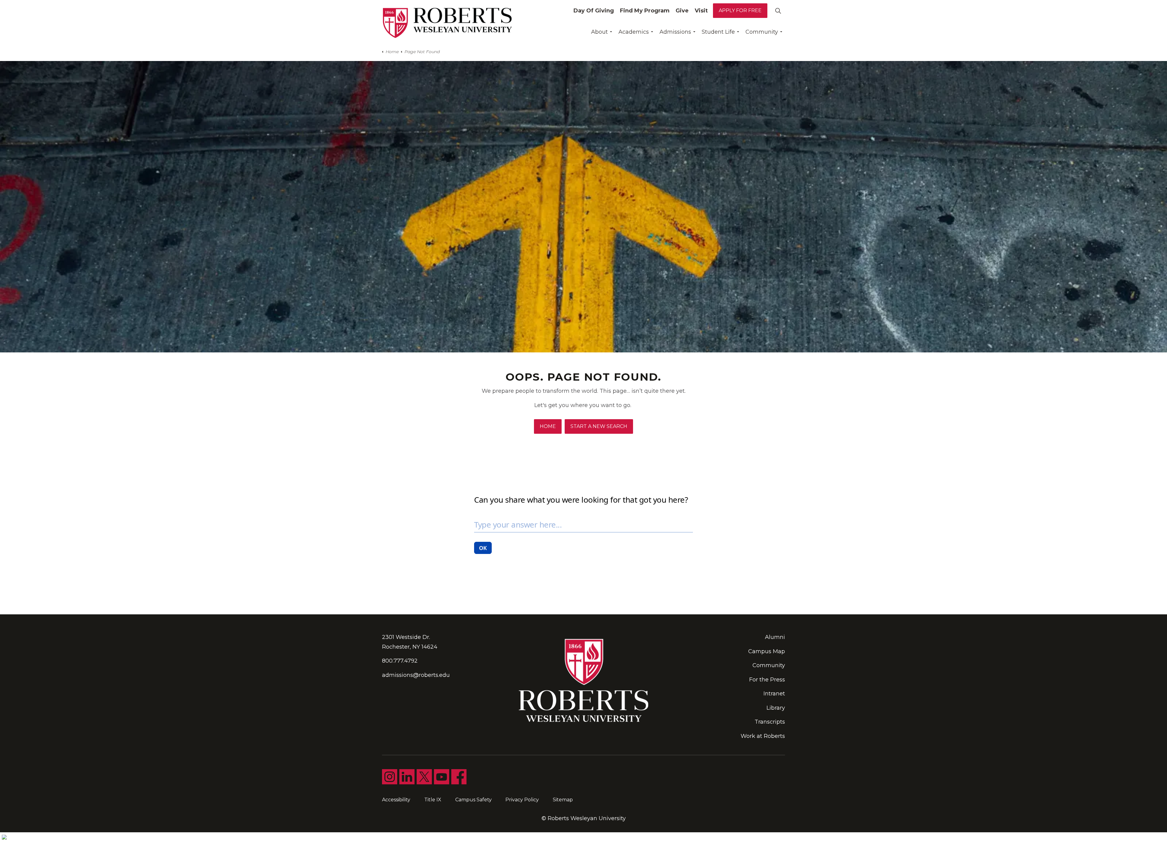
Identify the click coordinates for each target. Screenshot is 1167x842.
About (599, 32)
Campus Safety (473, 800)
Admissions (675, 32)
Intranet (774, 693)
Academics (633, 32)
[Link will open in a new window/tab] (389, 776)
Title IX (432, 800)
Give (682, 10)
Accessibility (396, 800)
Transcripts (770, 721)
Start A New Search (598, 426)
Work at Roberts (763, 736)
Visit (701, 10)
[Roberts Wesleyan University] (447, 23)
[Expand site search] (778, 10)
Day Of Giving (593, 10)
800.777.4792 (400, 660)
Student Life (718, 32)
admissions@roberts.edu (416, 675)
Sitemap (563, 800)
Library (775, 707)
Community (761, 32)
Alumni (775, 637)
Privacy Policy (522, 800)
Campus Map (766, 651)
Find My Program (645, 10)
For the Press (767, 679)
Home (548, 426)
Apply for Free (740, 10)
